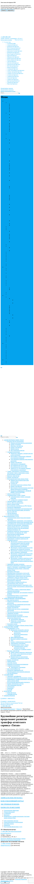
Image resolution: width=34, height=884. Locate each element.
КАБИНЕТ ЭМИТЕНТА (8, 698)
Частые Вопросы (12, 264)
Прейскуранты (15, 110)
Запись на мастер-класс (13, 244)
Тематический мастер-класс (18, 225)
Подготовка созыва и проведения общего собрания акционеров (19, 590)
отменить (3, 10)
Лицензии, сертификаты (14, 345)
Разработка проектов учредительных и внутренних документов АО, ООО (21, 161)
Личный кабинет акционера (7, 89)
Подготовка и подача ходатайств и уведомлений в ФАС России (20, 208)
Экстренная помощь (13, 265)
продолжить (11, 10)
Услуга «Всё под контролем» (15, 253)
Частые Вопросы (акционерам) (9, 703)
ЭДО (12, 309)
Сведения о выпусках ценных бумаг (21, 235)
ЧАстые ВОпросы (12, 342)
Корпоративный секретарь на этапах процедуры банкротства (17, 285)
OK (5, 882)
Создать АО (14, 234)
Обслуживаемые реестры (14, 354)
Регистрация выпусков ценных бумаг (17, 229)
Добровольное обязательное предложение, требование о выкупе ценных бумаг (19, 576)
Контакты (6, 359)
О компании (7, 343)
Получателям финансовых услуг (13, 826)
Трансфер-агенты (12, 362)
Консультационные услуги (14, 138)
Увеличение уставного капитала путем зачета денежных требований (21, 173)
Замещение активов (12, 613)
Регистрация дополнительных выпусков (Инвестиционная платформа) (22, 239)
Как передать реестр (13, 268)
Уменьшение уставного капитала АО (21, 168)
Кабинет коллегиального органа (8, 91)
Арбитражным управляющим (12, 267)
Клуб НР (9, 358)
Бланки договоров (16, 105)
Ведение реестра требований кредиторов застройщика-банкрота (18, 273)
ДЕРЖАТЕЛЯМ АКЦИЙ (11, 627)
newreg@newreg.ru (6, 833)
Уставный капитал (12, 540)
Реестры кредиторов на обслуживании (18, 280)
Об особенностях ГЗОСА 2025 (19, 129)
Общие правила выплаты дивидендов (21, 321)
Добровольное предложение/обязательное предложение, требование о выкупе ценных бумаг (22, 201)
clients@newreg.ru (5, 845)
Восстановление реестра (17, 111)
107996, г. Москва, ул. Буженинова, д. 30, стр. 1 (11, 38)
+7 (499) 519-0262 (6, 843)
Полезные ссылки (12, 292)
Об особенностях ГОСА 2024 (19, 128)
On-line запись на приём (6, 40)
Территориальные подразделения (13, 822)
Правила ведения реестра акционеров (21, 104)
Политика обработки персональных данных (19, 346)
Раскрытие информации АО (15, 339)
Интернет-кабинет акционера (19, 307)
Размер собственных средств (15, 352)
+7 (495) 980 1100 (5, 706)
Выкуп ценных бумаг (13, 255)
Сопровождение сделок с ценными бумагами (21, 315)
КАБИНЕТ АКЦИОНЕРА (8, 701)
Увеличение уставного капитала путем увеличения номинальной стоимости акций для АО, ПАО (21, 177)
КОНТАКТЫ (7, 691)
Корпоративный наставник (15, 283)
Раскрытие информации (14, 258)
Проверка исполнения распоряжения (17, 333)
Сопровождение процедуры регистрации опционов (18, 140)
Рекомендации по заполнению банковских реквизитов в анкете (20, 326)
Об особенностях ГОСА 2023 (19, 126)
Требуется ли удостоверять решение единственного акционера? (21, 131)
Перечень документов (17, 107)
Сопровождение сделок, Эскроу (16, 246)
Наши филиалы (11, 361)
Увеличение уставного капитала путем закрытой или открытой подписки (21, 170)
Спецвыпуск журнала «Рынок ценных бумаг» (20, 294)
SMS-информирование (17, 306)
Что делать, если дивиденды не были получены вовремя (21, 323)
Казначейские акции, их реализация (21, 223)
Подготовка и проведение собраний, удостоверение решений (21, 118)
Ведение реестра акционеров (15, 102)
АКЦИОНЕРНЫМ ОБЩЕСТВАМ (14, 440)
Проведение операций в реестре (20, 298)
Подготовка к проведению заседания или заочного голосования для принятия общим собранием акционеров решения (21, 217)
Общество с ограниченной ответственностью (18, 290)
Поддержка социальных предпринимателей (19, 259)
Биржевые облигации (17, 195)
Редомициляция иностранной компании (22, 167)
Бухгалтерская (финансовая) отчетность (18, 351)
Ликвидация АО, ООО (17, 165)
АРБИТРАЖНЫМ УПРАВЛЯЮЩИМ (15, 598)
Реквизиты (10, 357)
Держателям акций (9, 295)
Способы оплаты (12, 331)
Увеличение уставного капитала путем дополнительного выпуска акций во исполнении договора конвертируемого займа (22, 183)
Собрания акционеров (13, 113)
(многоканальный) (11, 831)
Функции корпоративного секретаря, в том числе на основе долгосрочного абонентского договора (22, 212)
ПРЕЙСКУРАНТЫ (9, 695)
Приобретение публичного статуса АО (22, 196)
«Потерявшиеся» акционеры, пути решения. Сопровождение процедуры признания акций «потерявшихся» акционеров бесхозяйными (21, 145)
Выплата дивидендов (13, 226)
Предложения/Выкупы (13, 337)
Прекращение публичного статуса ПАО (22, 198)
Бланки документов (16, 108)
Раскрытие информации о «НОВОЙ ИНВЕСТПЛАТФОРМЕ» (21, 242)
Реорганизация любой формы (19, 164)
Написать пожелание (10, 807)
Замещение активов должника (19, 186)
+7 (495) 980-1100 (5, 37)
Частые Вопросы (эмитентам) (11, 703)
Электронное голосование (18, 125)
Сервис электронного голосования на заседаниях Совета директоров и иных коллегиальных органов (18, 135)
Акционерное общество (17, 288)
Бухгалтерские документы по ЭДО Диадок (19, 256)
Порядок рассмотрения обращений (10, 840)
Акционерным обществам (11, 101)
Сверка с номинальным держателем (21, 310)
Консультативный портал (12, 801)
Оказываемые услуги (13, 297)
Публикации (10, 355)
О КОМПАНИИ (8, 674)
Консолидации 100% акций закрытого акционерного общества (21, 205)
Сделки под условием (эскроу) (19, 250)
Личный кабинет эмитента (7, 88)
